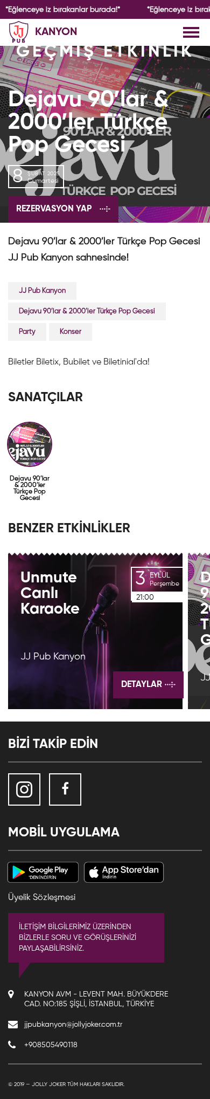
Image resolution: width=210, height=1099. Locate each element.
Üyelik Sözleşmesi (41, 898)
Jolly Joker (49, 1084)
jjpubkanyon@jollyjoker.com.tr (73, 1024)
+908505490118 (51, 1045)
